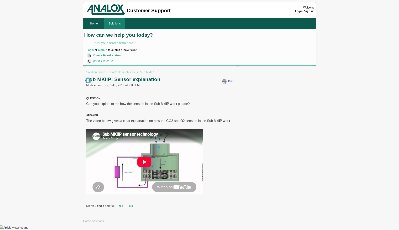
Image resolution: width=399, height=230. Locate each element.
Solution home (96, 72)
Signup (102, 49)
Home (94, 23)
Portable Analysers (122, 72)
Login (90, 49)
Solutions (115, 23)
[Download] (191, 60)
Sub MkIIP (147, 72)
